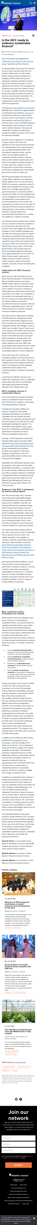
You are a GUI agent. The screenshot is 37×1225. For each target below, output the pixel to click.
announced (29, 113)
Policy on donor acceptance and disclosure (19, 1197)
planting (10, 330)
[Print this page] (33, 36)
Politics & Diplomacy (20, 992)
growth (28, 706)
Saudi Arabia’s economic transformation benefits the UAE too (18, 966)
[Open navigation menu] (34, 3)
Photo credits (25, 1204)
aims (31, 513)
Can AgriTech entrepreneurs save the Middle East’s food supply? (18, 1031)
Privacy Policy (13, 1185)
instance (5, 411)
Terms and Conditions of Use (14, 1157)
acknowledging (7, 763)
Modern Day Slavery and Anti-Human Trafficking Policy (18, 1200)
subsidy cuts (24, 802)
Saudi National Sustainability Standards (16, 545)
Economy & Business (8, 1067)
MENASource (6, 36)
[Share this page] (20, 1099)
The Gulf (15, 1070)
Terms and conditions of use (18, 1188)
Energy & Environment (12, 1051)
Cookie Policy (23, 1185)
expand (15, 718)
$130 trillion (25, 120)
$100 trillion (25, 130)
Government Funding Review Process (18, 1194)
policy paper (27, 426)
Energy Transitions (11, 1054)
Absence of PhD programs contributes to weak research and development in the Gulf (17, 905)
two (11, 276)
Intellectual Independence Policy (18, 1191)
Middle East (17, 927)
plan (3, 520)
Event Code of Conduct (14, 1204)
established (13, 411)
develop (14, 483)
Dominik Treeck (20, 1062)
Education (8, 927)
